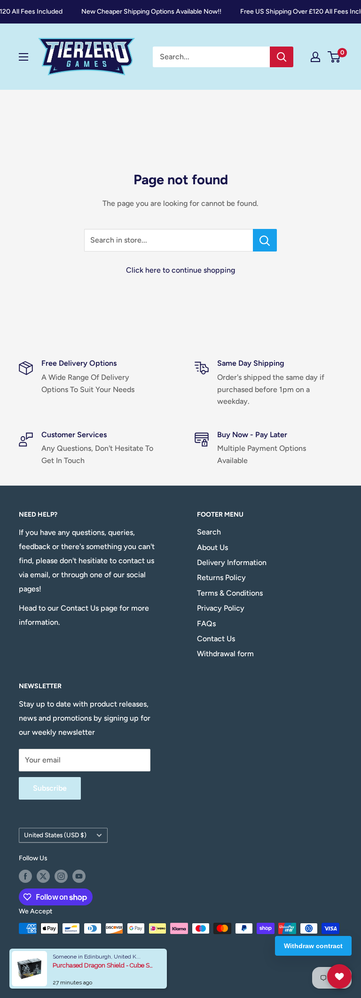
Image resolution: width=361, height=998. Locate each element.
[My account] (315, 57)
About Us (212, 547)
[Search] (281, 57)
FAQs (206, 623)
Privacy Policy (220, 608)
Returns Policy (221, 577)
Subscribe (50, 788)
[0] (334, 57)
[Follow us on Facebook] (25, 876)
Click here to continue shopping (180, 270)
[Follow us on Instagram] (61, 876)
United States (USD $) (55, 835)
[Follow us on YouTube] (79, 876)
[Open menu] (23, 57)
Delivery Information (232, 562)
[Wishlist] (339, 976)
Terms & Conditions (230, 593)
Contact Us (216, 638)
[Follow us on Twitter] (43, 876)
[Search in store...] (265, 240)
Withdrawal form (225, 653)
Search (209, 531)
